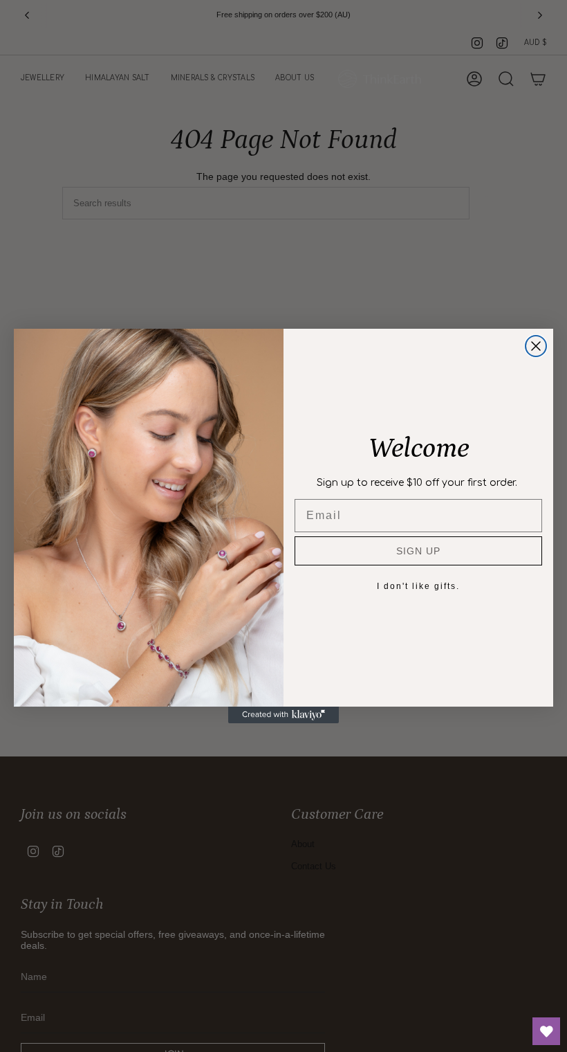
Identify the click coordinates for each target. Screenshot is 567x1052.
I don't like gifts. (418, 586)
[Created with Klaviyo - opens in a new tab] (283, 715)
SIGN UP (418, 550)
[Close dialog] (536, 346)
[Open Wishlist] (546, 1031)
